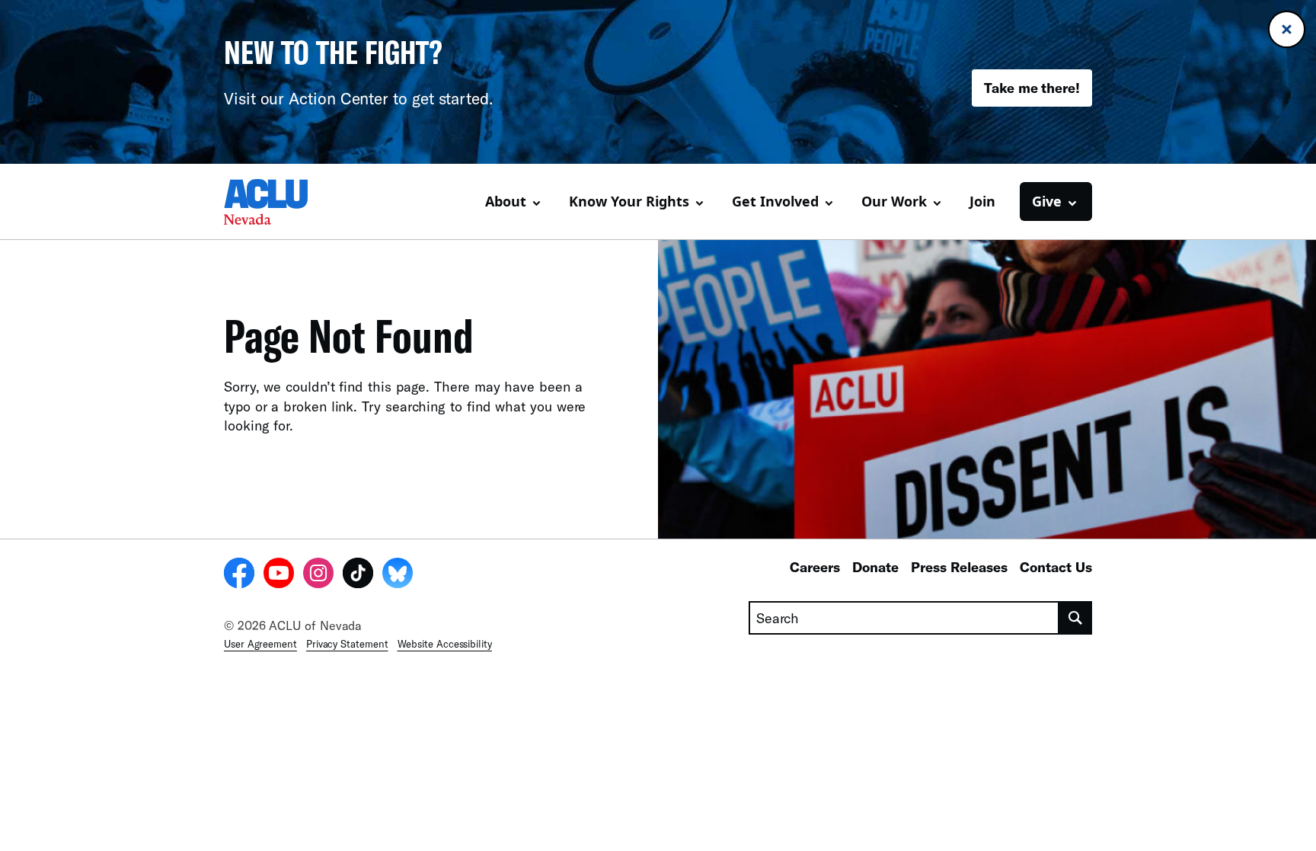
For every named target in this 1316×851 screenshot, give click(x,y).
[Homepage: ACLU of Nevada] (277, 202)
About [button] (505, 201)
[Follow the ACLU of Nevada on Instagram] (318, 575)
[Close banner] (1286, 29)
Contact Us (1056, 566)
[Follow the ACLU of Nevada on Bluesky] (397, 575)
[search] (1075, 618)
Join (982, 201)
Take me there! (1032, 87)
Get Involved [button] (775, 201)
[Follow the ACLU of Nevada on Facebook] (239, 575)
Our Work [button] (894, 201)
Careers (815, 566)
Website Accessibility (445, 644)
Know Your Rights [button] (629, 201)
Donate (875, 566)
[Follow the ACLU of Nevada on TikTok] (358, 575)
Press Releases (959, 566)
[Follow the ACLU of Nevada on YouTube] (279, 575)
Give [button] (1047, 201)
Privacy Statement (347, 644)
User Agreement (260, 644)
